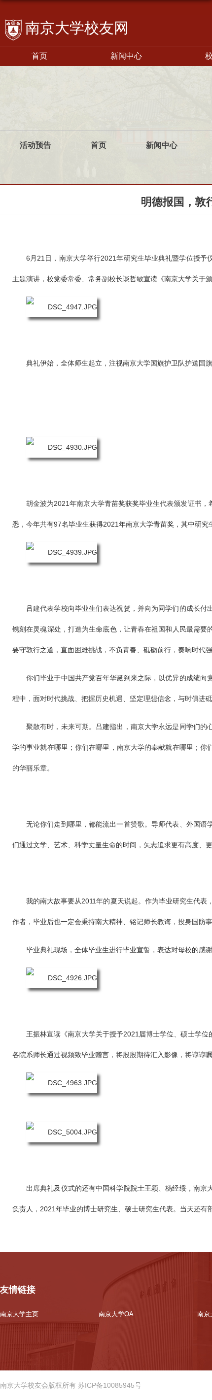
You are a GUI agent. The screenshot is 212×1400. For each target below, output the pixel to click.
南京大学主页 (19, 1314)
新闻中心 (126, 56)
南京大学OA (116, 1314)
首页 (39, 56)
